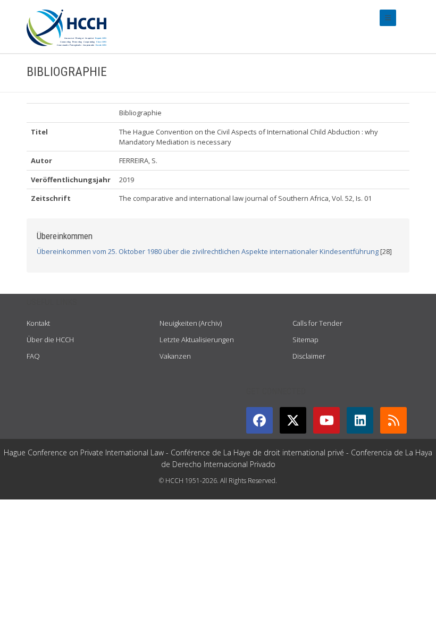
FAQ (33, 356)
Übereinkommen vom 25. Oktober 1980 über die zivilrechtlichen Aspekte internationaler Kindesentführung (208, 251)
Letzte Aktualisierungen (197, 339)
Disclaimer (308, 356)
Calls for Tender (317, 323)
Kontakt (38, 323)
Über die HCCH (50, 339)
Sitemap (305, 339)
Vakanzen (175, 356)
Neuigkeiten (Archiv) (191, 323)
